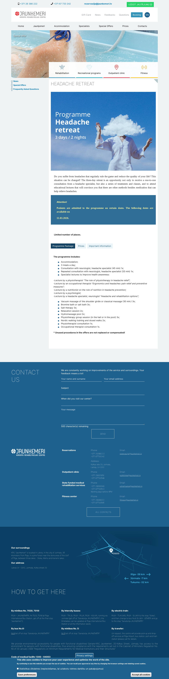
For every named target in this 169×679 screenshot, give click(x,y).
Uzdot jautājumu (139, 4)
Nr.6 (13, 633)
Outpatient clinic (116, 73)
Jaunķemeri (39, 26)
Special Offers (106, 26)
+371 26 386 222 (28, 3)
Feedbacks (109, 14)
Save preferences (27, 674)
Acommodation (61, 26)
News (97, 14)
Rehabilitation (62, 73)
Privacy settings (85, 655)
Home (21, 26)
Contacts (142, 26)
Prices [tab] (81, 246)
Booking (137, 14)
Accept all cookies (141, 674)
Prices (125, 26)
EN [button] (147, 14)
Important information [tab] (100, 246)
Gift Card (86, 14)
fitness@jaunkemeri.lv (129, 500)
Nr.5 (63, 633)
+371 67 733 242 (62, 3)
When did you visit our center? (76, 398)
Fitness (144, 73)
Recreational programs (89, 73)
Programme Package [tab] (63, 246)
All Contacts (103, 512)
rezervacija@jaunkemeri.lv (98, 3)
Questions (124, 14)
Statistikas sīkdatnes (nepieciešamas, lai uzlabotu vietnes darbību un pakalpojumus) (61, 668)
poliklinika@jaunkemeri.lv (130, 475)
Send (103, 433)
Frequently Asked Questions (26, 89)
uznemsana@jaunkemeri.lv (131, 486)
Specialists (84, 26)
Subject (65, 388)
